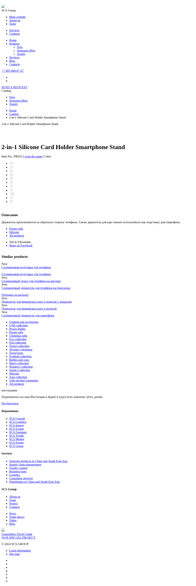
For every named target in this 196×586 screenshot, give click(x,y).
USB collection (18, 325)
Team (12, 23)
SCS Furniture (18, 432)
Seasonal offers (26, 50)
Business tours (18, 471)
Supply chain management (25, 464)
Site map (14, 554)
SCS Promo (16, 442)
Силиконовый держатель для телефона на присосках (36, 288)
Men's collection (19, 363)
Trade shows (16, 517)
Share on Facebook (21, 245)
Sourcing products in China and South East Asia (38, 461)
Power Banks (17, 328)
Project (13, 503)
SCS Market (16, 439)
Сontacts (14, 64)
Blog (12, 60)
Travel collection (19, 346)
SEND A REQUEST (14, 87)
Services (14, 30)
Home (13, 40)
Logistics (14, 474)
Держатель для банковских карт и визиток (29, 308)
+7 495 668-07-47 (13, 70)
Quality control (18, 468)
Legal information (20, 550)
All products (16, 235)
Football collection (20, 356)
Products (14, 43)
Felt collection (17, 342)
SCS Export (16, 428)
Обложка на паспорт (15, 294)
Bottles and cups (19, 359)
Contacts (14, 33)
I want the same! (33, 156)
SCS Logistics (17, 422)
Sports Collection (19, 370)
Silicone (14, 232)
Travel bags (16, 353)
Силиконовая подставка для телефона (26, 267)
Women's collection (21, 366)
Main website (17, 17)
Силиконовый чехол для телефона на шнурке (31, 281)
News (12, 513)
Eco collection (17, 339)
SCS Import (16, 425)
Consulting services (21, 478)
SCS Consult (17, 418)
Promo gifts (16, 228)
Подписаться (10, 403)
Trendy (21, 54)
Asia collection (18, 377)
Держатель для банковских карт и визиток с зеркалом (37, 301)
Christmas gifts (18, 335)
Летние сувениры (20, 349)
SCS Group (16, 446)
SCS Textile (16, 435)
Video (12, 520)
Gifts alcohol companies (23, 380)
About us (14, 20)
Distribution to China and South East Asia (34, 481)
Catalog (14, 114)
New (20, 47)
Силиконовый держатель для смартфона (28, 315)
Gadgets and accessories (23, 322)
